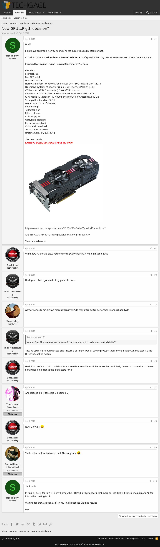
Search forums (20, 17)
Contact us (102, 538)
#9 (155, 447)
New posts (6, 17)
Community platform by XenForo (80, 544)
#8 (155, 421)
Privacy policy (132, 538)
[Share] (151, 39)
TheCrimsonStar (13, 293)
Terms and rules (116, 538)
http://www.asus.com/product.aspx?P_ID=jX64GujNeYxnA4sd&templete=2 (65, 228)
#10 (155, 481)
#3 (155, 275)
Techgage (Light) (12, 538)
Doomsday (12, 321)
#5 (155, 331)
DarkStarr (12, 265)
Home (7, 12)
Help (143, 538)
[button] (43, 12)
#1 (155, 39)
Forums (19, 12)
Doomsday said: (34, 337)
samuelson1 (9, 33)
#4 (155, 304)
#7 (155, 387)
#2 (155, 248)
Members (53, 12)
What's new (35, 12)
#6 (155, 361)
